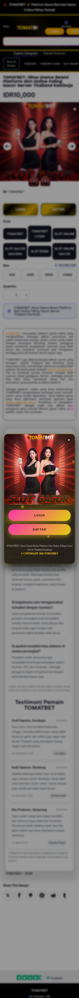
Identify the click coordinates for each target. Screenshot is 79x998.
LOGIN (39, 515)
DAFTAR (39, 529)
